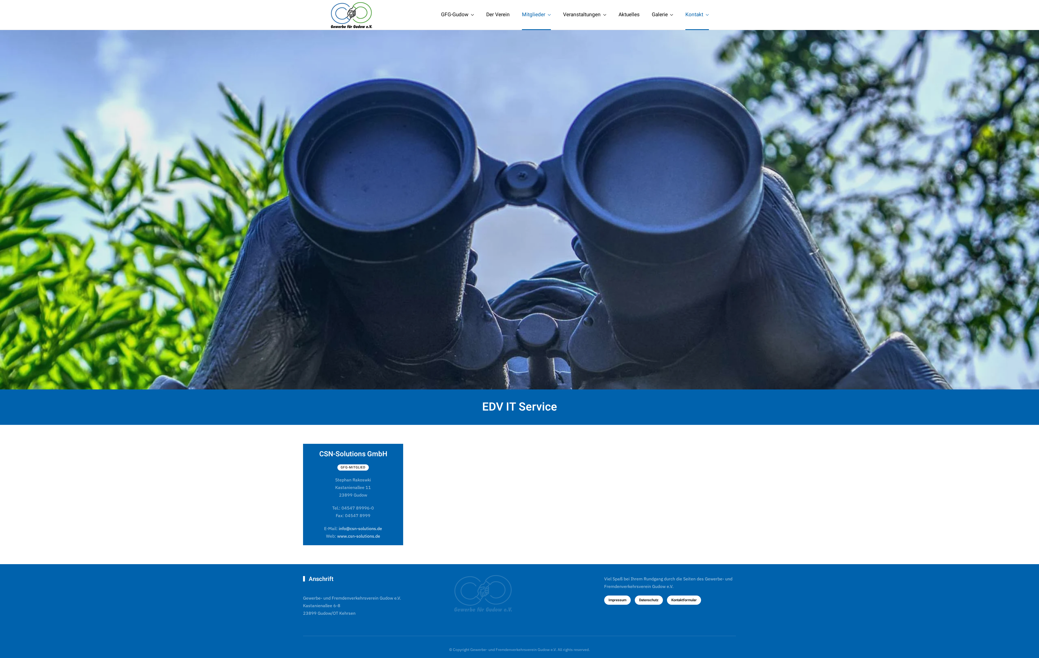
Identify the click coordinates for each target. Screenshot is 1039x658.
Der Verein (498, 14)
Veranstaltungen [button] (582, 14)
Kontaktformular (684, 600)
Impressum (617, 600)
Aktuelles (629, 14)
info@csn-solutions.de (360, 528)
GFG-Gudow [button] (454, 14)
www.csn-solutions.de (358, 536)
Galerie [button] (660, 14)
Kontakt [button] (694, 14)
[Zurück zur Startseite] (354, 15)
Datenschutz (649, 600)
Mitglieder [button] (533, 14)
